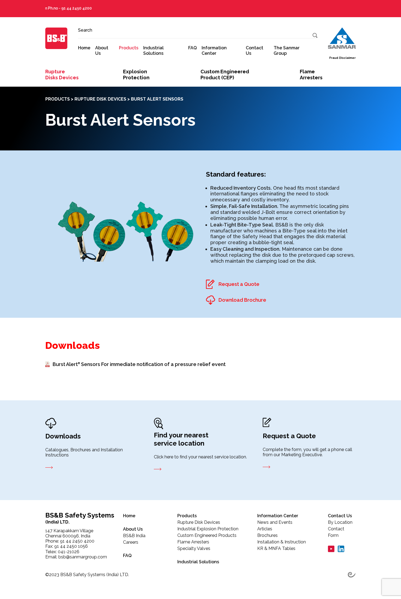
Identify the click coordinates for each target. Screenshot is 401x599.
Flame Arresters (193, 541)
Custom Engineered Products (207, 535)
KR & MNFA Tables (276, 548)
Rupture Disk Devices (100, 99)
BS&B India (134, 535)
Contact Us (254, 50)
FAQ (192, 47)
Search (85, 30)
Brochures (267, 535)
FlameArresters (311, 74)
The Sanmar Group (287, 50)
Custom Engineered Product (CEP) (224, 74)
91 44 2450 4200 (64, 8)
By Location (340, 522)
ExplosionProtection (136, 74)
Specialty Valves (193, 548)
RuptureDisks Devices (62, 74)
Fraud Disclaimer (342, 58)
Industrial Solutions (153, 50)
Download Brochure (242, 300)
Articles (264, 528)
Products (128, 47)
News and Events (274, 522)
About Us (101, 50)
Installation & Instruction (281, 541)
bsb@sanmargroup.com (82, 556)
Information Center (214, 50)
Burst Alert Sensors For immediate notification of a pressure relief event (139, 364)
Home (84, 47)
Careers (130, 542)
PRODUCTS (57, 99)
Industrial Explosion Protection (207, 528)
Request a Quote (239, 284)
